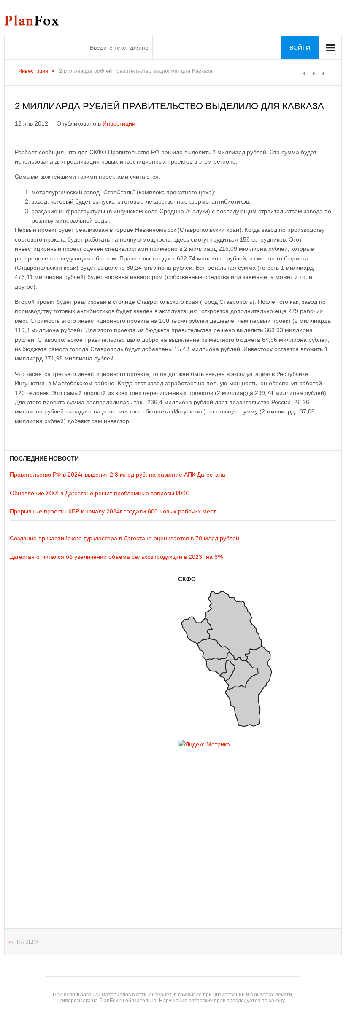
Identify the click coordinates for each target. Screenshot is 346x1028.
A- (323, 73)
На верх (27, 942)
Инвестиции (33, 71)
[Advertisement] (60, 827)
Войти (299, 47)
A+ (304, 73)
